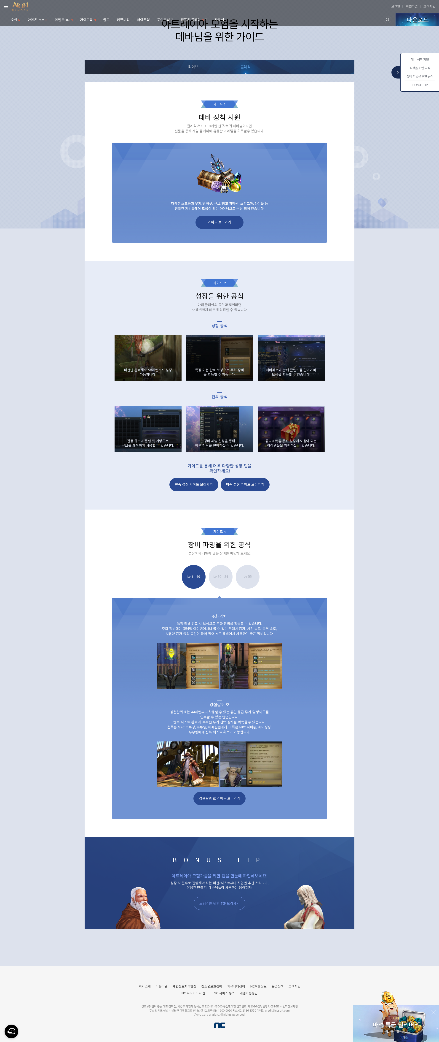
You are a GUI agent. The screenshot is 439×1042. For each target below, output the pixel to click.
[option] (148, 358)
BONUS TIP (420, 85)
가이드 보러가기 (219, 222)
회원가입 (411, 6)
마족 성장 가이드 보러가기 (245, 484)
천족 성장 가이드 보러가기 (194, 484)
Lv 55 (248, 576)
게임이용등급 (249, 993)
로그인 (395, 6)
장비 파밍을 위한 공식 (420, 76)
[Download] (417, 19)
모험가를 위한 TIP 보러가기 (219, 903)
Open (7, 5)
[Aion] (20, 5)
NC (219, 1025)
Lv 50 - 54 (220, 576)
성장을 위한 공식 (420, 68)
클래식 (246, 66)
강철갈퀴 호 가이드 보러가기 (219, 798)
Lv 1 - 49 (193, 576)
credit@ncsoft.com (277, 1010)
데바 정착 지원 (420, 59)
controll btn (396, 72)
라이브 (193, 66)
